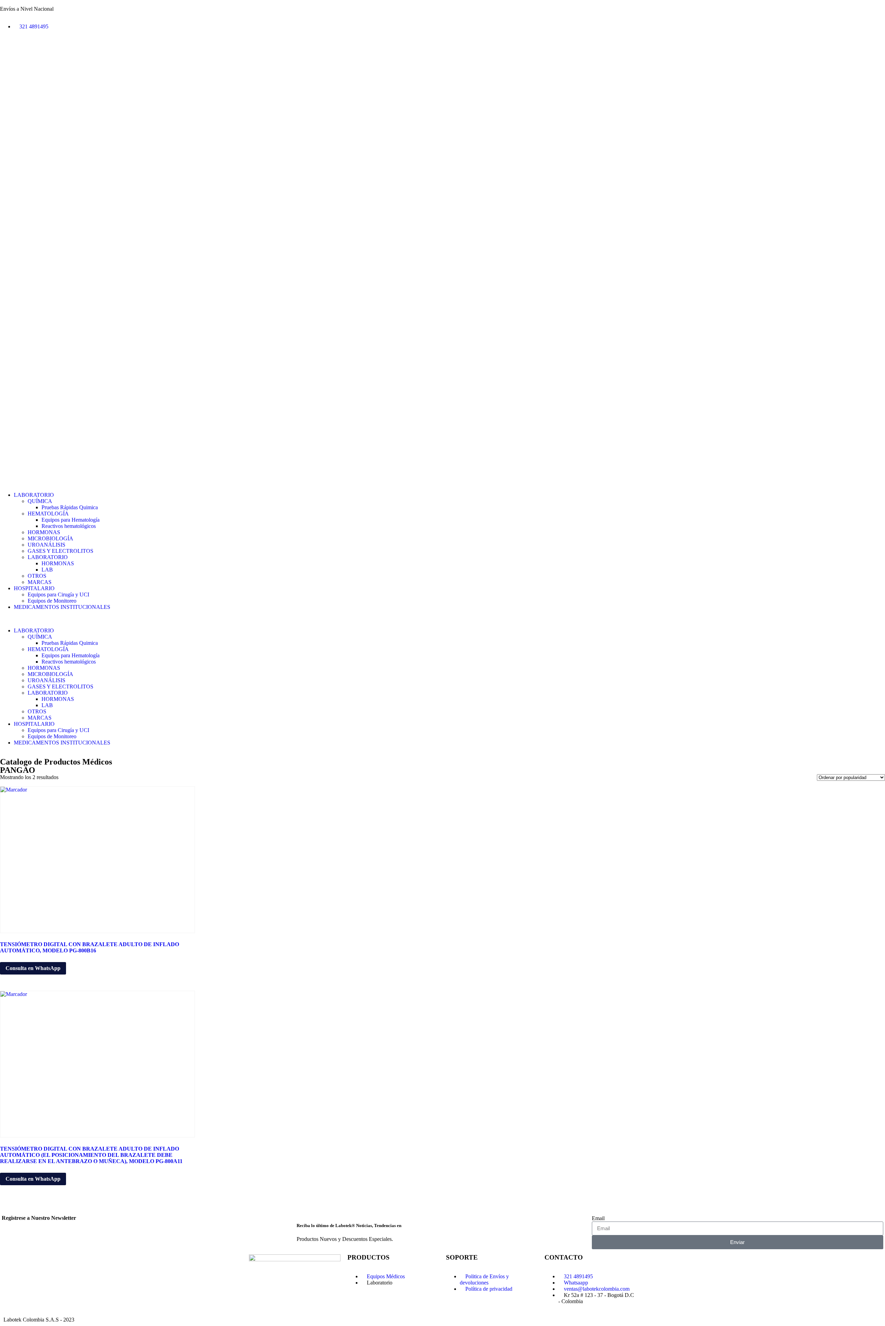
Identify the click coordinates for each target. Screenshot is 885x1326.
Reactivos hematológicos (68, 526)
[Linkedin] (8, 50)
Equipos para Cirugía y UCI (58, 594)
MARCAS (40, 582)
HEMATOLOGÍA (48, 513)
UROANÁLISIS (46, 545)
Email (598, 1218)
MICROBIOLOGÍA (50, 538)
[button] (442, 619)
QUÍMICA (40, 501)
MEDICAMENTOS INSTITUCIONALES (62, 607)
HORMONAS (44, 532)
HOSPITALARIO (34, 588)
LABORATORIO (34, 495)
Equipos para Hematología (70, 520)
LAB (47, 570)
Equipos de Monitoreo (52, 601)
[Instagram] (46, 50)
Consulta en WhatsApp (33, 968)
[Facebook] (27, 50)
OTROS (37, 576)
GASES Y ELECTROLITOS (60, 551)
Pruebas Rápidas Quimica (69, 507)
